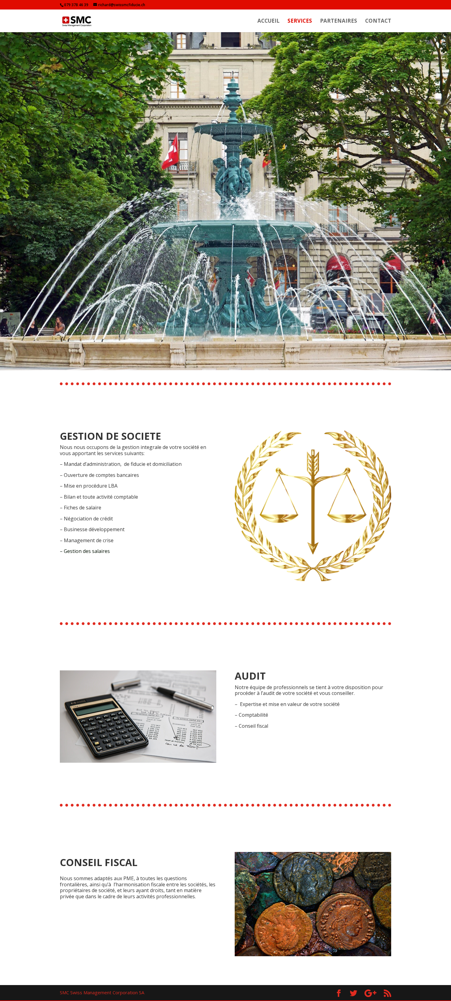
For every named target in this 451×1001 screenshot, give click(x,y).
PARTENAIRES (338, 21)
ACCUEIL (268, 21)
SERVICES (299, 21)
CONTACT (378, 21)
